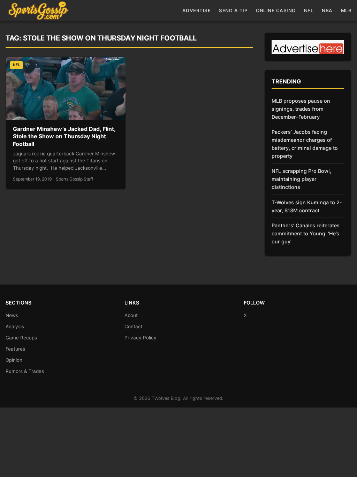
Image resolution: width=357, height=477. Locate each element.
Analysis (15, 326)
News (12, 315)
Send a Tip (233, 10)
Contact (133, 326)
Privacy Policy (140, 337)
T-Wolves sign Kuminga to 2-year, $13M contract (307, 206)
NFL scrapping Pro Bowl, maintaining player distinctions (301, 179)
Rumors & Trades (25, 371)
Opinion (14, 360)
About (131, 315)
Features (15, 349)
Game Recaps (21, 337)
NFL (309, 10)
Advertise (196, 10)
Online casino (276, 10)
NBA (327, 10)
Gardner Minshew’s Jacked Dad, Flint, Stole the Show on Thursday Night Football (64, 136)
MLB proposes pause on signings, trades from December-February (301, 109)
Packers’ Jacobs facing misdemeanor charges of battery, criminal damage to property (305, 144)
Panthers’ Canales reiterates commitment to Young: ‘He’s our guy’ (306, 233)
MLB (346, 10)
